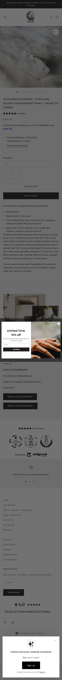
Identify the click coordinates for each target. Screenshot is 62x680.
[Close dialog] (58, 323)
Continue (16, 349)
